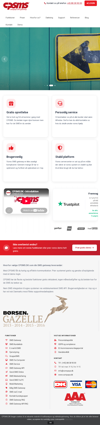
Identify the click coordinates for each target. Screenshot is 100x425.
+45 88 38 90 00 (74, 3)
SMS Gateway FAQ (17, 400)
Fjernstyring (14, 352)
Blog (87, 17)
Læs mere (69, 419)
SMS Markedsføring (18, 376)
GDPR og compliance (66, 344)
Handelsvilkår (63, 352)
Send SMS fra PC (17, 380)
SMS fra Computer (17, 360)
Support (61, 17)
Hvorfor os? (35, 17)
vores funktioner (34, 248)
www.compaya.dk (65, 375)
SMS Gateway (15, 340)
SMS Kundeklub (16, 344)
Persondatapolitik (65, 340)
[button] (4, 59)
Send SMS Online (17, 372)
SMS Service (15, 364)
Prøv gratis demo (83, 248)
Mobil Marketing (16, 384)
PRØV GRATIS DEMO (43, 74)
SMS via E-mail (16, 392)
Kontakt (9, 25)
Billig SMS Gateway (17, 388)
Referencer (75, 17)
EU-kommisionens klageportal (70, 348)
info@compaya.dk (65, 371)
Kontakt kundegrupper (19, 396)
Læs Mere (15, 74)
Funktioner (10, 17)
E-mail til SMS (15, 348)
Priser (22, 17)
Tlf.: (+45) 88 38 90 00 (67, 363)
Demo (20, 25)
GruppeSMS (14, 356)
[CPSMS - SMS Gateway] (16, 6)
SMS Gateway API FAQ (19, 404)
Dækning (49, 17)
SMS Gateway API (17, 368)
